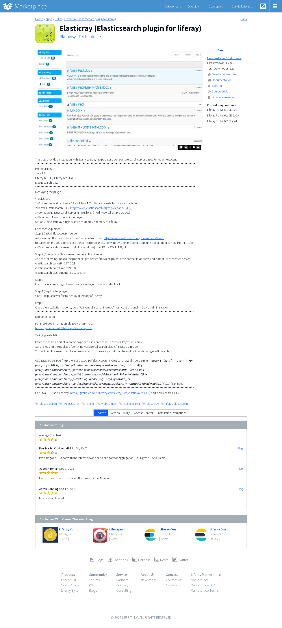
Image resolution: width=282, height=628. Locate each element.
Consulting (123, 590)
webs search (72, 404)
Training (122, 585)
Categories (171, 6)
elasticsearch (131, 404)
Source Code (220, 91)
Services (122, 574)
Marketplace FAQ (203, 585)
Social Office (70, 585)
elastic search (48, 404)
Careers (171, 585)
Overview (194, 6)
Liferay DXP (69, 580)
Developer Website (224, 74)
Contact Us (173, 580)
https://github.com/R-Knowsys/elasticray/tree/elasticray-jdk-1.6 (109, 393)
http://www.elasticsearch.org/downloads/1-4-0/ (101, 208)
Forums (94, 580)
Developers (215, 6)
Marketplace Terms (205, 590)
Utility (58, 19)
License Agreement (224, 97)
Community (98, 574)
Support (217, 86)
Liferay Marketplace (206, 574)
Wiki (92, 585)
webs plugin (109, 404)
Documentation (222, 80)
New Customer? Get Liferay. (224, 58)
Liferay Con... (68, 529)
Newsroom (148, 580)
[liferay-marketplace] (25, 6)
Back (244, 19)
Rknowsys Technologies (81, 36)
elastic (90, 404)
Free (220, 50)
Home (39, 19)
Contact (172, 574)
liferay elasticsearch (177, 404)
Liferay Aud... (118, 529)
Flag (240, 448)
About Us (147, 574)
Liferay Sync (69, 590)
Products (68, 574)
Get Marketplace (242, 6)
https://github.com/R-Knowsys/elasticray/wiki (63, 328)
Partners (122, 580)
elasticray (153, 404)
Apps (49, 19)
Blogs (93, 590)
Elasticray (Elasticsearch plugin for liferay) (90, 19)
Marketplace (200, 580)
